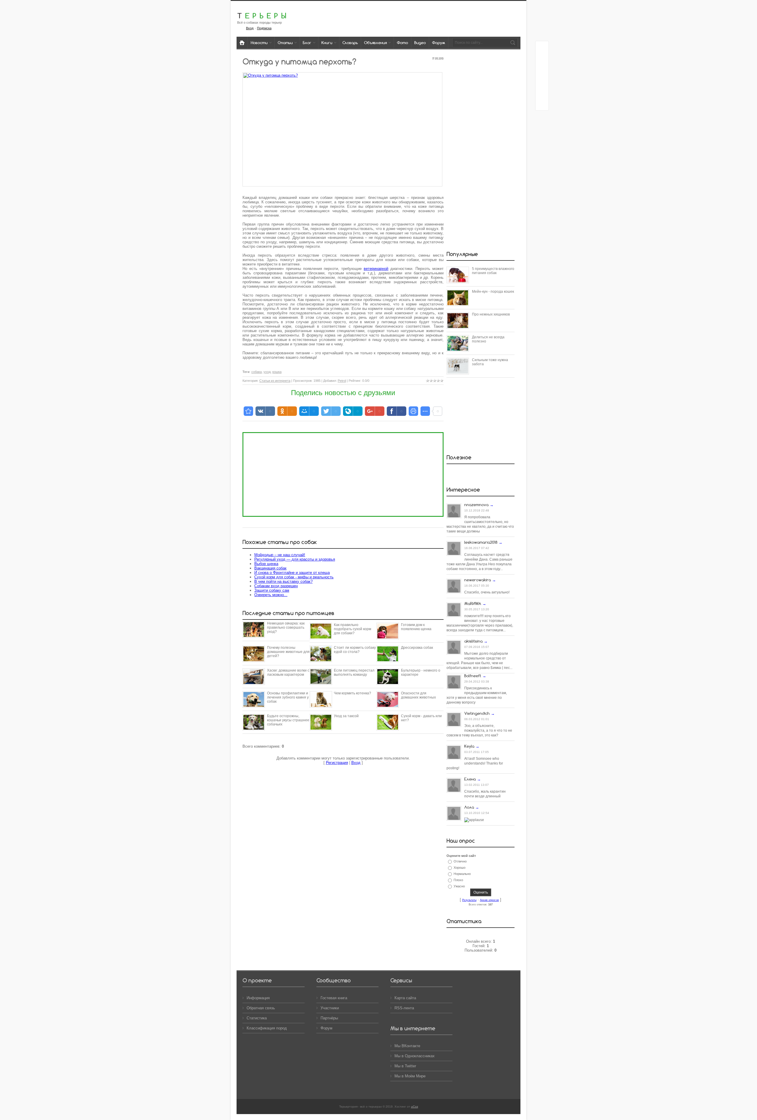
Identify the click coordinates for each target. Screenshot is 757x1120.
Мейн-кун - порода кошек (493, 291)
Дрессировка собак (417, 648)
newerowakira (477, 579)
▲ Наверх (12, 11)
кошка (277, 372)
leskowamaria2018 (480, 542)
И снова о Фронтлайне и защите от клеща (292, 572)
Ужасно (459, 886)
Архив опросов (489, 900)
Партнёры (329, 1018)
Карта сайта (405, 998)
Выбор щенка (266, 563)
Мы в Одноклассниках (414, 1056)
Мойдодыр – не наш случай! (279, 555)
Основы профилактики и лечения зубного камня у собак (288, 697)
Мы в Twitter (405, 1066)
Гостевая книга (334, 998)
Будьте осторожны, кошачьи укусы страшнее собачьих (288, 720)
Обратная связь (261, 1008)
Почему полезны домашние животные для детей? (288, 652)
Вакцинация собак (270, 568)
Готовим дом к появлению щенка (416, 627)
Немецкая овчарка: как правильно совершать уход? (286, 627)
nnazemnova (476, 504)
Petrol (342, 380)
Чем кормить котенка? (352, 693)
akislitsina (473, 641)
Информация (258, 998)
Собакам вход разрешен (276, 586)
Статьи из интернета (274, 380)
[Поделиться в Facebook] (542, 47)
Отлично (460, 861)
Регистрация (337, 762)
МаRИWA (472, 603)
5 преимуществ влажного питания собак (493, 271)
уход (267, 372)
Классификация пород (267, 1028)
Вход (249, 28)
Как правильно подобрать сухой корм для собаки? (352, 629)
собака (256, 372)
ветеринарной (376, 268)
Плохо (458, 880)
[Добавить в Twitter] (542, 92)
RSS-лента (404, 1008)
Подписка (264, 28)
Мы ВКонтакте (407, 1046)
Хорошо (459, 867)
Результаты (469, 900)
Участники (330, 1008)
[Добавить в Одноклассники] (542, 81)
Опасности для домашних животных (418, 695)
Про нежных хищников (491, 314)
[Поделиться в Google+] (542, 59)
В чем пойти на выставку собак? (283, 581)
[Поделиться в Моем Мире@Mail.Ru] (542, 70)
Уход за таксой (346, 716)
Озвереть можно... (270, 595)
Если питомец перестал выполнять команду (354, 672)
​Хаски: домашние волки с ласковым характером (288, 672)
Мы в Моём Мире (410, 1076)
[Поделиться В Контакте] (542, 104)
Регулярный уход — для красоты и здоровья (294, 559)
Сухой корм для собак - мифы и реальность (294, 577)
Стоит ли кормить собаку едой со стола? (355, 650)
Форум (326, 1028)
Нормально (462, 874)
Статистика (257, 1018)
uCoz (414, 1106)
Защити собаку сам (271, 590)
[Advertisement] (343, 474)
